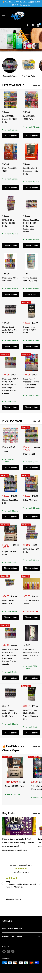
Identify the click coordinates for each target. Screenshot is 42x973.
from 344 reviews (21, 872)
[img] (21, 868)
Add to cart (31, 294)
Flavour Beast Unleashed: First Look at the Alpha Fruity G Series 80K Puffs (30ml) (18, 843)
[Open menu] (3, 16)
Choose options (10, 136)
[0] (37, 25)
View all (36, 85)
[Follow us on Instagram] (8, 951)
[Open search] (28, 25)
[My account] (33, 25)
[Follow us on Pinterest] (12, 951)
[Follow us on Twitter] (4, 951)
